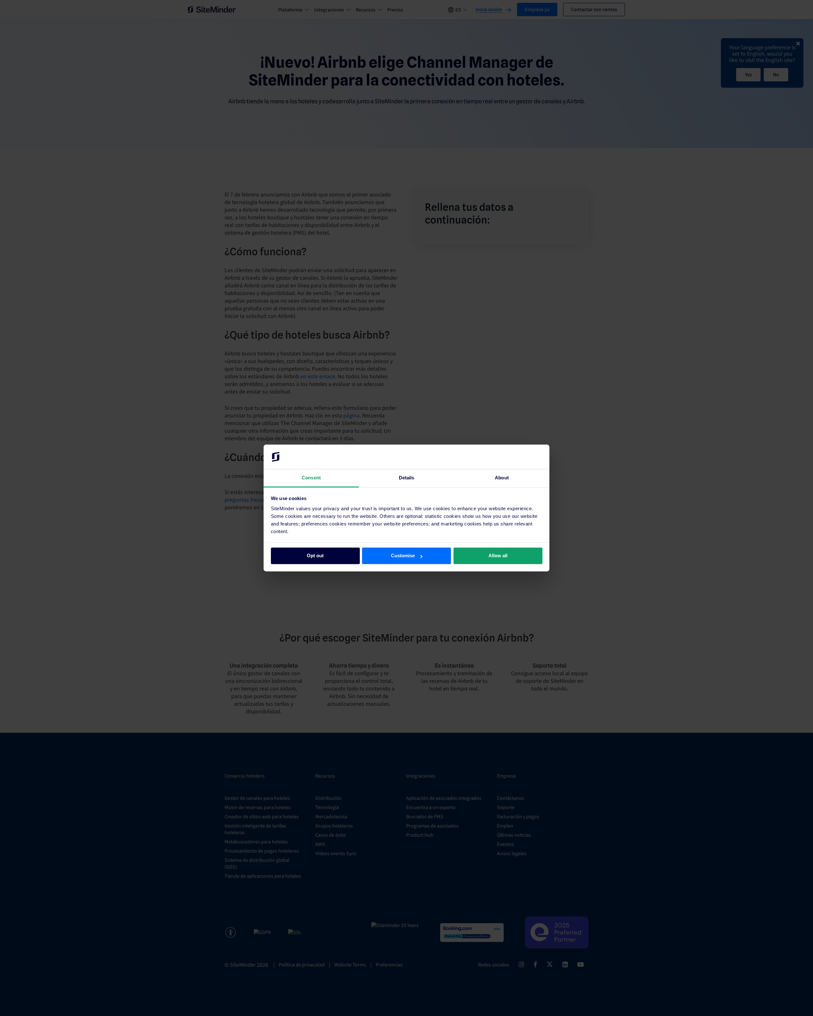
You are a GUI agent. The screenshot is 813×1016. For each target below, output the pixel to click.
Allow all (497, 556)
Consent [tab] (311, 477)
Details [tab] (406, 477)
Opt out (315, 556)
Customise (403, 556)
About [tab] (502, 477)
